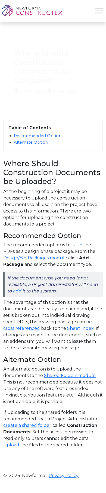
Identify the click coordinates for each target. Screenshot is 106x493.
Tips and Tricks (52, 36)
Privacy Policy (64, 475)
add (17, 291)
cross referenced (21, 328)
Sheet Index (80, 328)
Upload (11, 444)
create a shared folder (27, 425)
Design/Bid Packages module (35, 257)
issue (77, 244)
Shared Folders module (70, 375)
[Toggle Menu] (99, 10)
